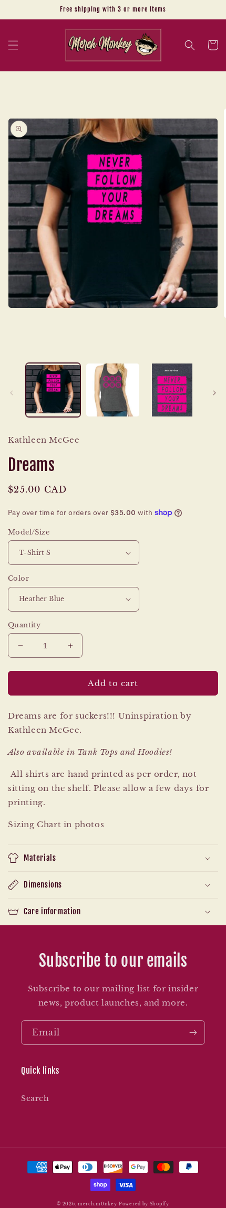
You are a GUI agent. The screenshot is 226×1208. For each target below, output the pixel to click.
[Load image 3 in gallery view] (172, 390)
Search (35, 1098)
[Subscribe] (192, 1032)
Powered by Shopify (144, 1203)
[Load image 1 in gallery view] (53, 390)
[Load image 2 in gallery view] (113, 390)
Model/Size (28, 532)
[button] (13, 45)
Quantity (24, 625)
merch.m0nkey (97, 1203)
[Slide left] (11, 392)
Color (18, 578)
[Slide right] (214, 392)
